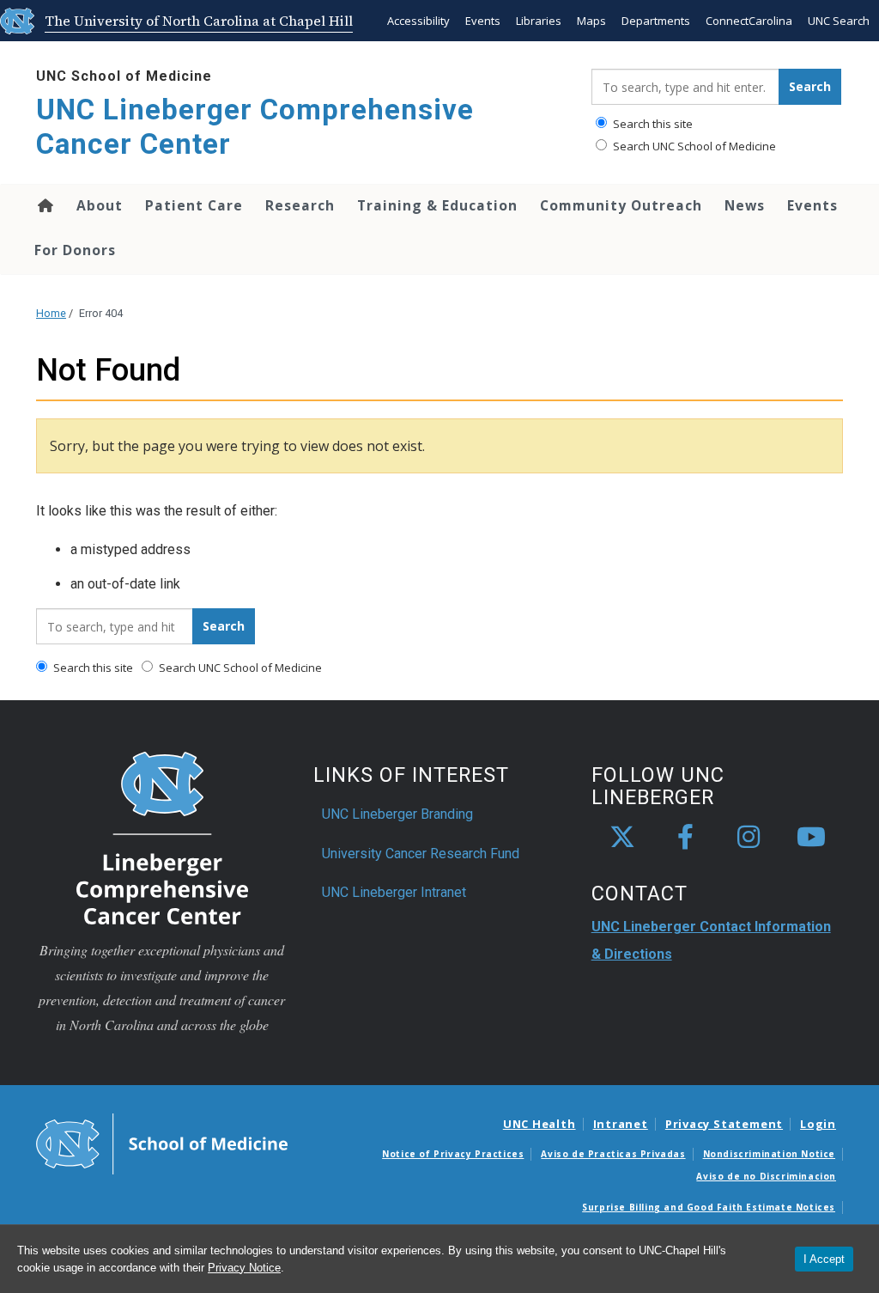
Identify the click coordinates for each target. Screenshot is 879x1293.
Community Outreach (621, 205)
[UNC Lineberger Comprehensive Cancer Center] (162, 837)
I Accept (824, 1259)
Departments (655, 20)
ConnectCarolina (749, 20)
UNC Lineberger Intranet (394, 892)
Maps (591, 20)
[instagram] (748, 837)
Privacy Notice (244, 1267)
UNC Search (839, 20)
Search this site (651, 123)
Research (300, 205)
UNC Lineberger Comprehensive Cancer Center (255, 127)
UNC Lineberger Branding (397, 814)
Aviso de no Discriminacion (766, 1176)
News (744, 205)
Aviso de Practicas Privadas (613, 1154)
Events (482, 20)
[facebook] (685, 837)
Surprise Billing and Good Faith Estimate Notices (708, 1207)
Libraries (538, 20)
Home (44, 205)
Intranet (620, 1123)
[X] (622, 837)
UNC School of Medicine (124, 76)
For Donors (75, 250)
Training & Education (437, 205)
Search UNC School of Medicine (693, 146)
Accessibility (418, 20)
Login (818, 1123)
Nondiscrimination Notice (769, 1154)
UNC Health (539, 1123)
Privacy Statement (724, 1123)
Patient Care (194, 205)
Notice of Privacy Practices (453, 1154)
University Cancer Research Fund (420, 853)
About (99, 205)
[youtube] (811, 837)
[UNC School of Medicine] (162, 1142)
